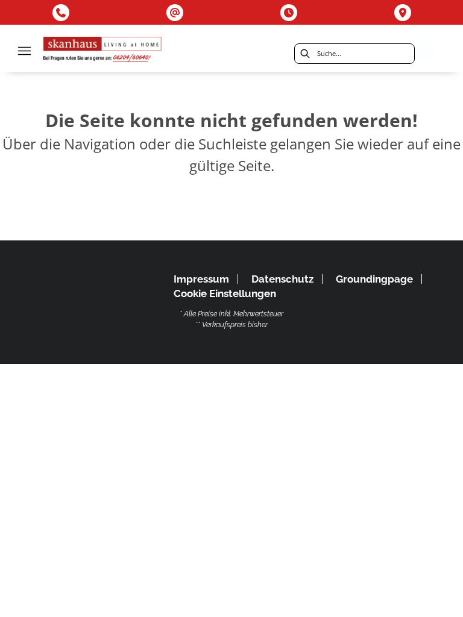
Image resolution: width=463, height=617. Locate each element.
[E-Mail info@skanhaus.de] (174, 12)
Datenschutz (282, 279)
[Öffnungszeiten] (288, 12)
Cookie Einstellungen (225, 294)
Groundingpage (374, 279)
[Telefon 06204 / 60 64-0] (60, 12)
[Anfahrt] (402, 12)
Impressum (201, 279)
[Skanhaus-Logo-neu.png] (102, 51)
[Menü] (24, 50)
